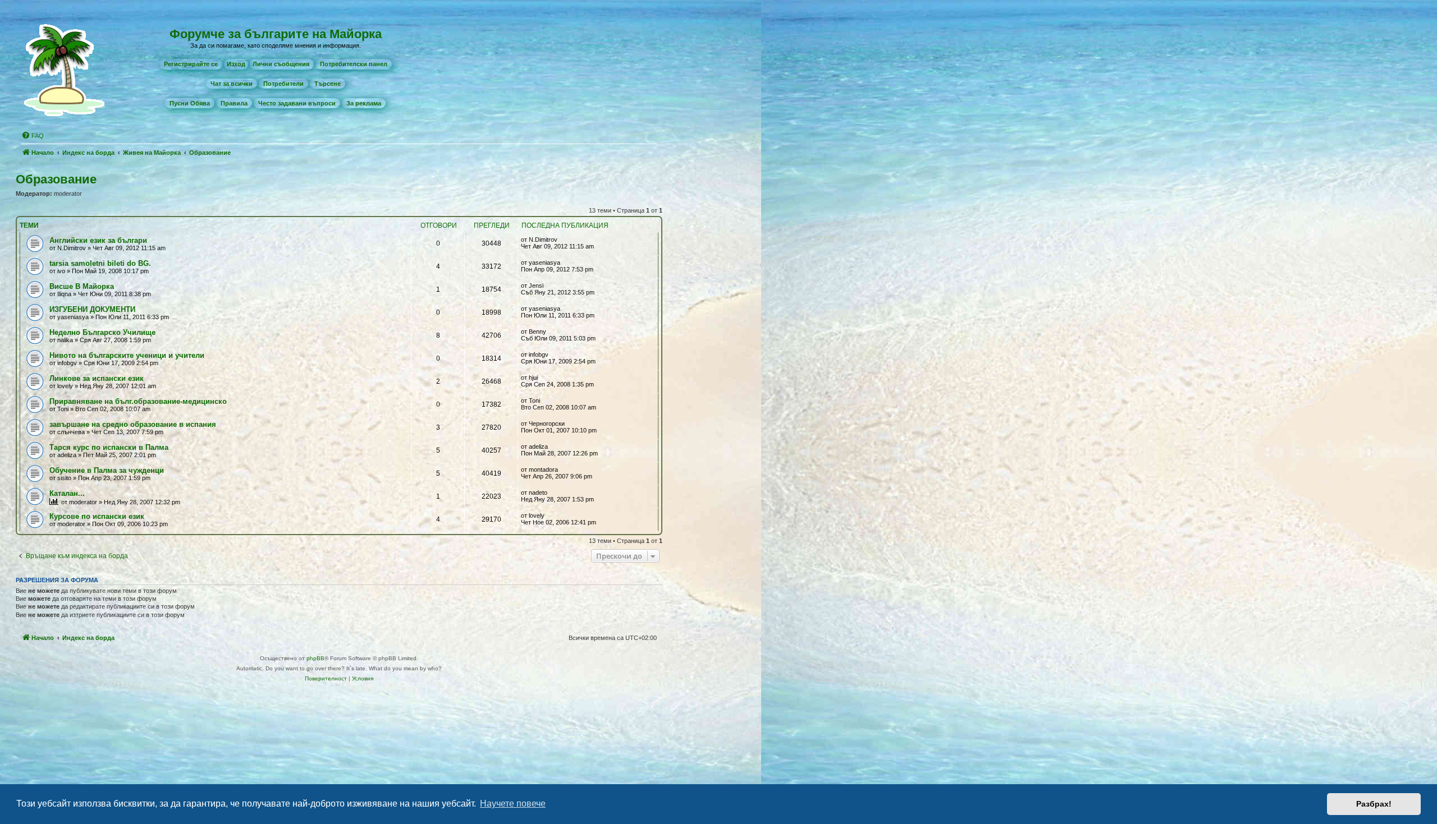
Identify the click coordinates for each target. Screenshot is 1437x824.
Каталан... (67, 493)
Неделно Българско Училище (102, 332)
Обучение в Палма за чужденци (106, 470)
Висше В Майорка (81, 286)
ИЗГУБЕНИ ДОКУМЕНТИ (92, 309)
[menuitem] (190, 64)
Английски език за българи (98, 240)
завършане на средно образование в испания (132, 424)
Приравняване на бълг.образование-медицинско (138, 401)
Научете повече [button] (513, 803)
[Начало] (67, 70)
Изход (236, 64)
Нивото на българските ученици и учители (126, 355)
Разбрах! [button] (1374, 803)
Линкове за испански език (96, 378)
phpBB (315, 658)
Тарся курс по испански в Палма (108, 447)
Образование (56, 179)
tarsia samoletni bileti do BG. (100, 263)
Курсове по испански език (96, 516)
